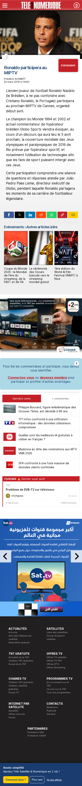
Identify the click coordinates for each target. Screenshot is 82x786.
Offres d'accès (17, 714)
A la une (13, 632)
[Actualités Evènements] (68, 71)
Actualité (13, 710)
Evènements (14, 227)
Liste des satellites (57, 632)
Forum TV (14, 692)
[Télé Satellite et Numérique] (41, 5)
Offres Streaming (56, 667)
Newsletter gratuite (19, 642)
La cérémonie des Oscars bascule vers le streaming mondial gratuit (39, 275)
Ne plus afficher (54, 780)
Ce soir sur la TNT (56, 689)
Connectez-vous (21, 378)
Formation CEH (35, 732)
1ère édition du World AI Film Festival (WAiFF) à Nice (66, 273)
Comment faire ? (16, 779)
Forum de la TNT (17, 664)
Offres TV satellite (56, 657)
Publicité (51, 710)
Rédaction (52, 707)
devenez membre (53, 378)
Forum (12, 717)
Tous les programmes (58, 692)
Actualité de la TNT (19, 657)
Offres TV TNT (54, 660)
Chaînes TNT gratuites (21, 660)
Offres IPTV (53, 664)
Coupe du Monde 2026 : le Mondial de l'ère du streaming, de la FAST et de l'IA (15, 275)
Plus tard (37, 779)
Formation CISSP (36, 735)
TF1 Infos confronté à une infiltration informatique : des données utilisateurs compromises (45, 423)
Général (51, 714)
